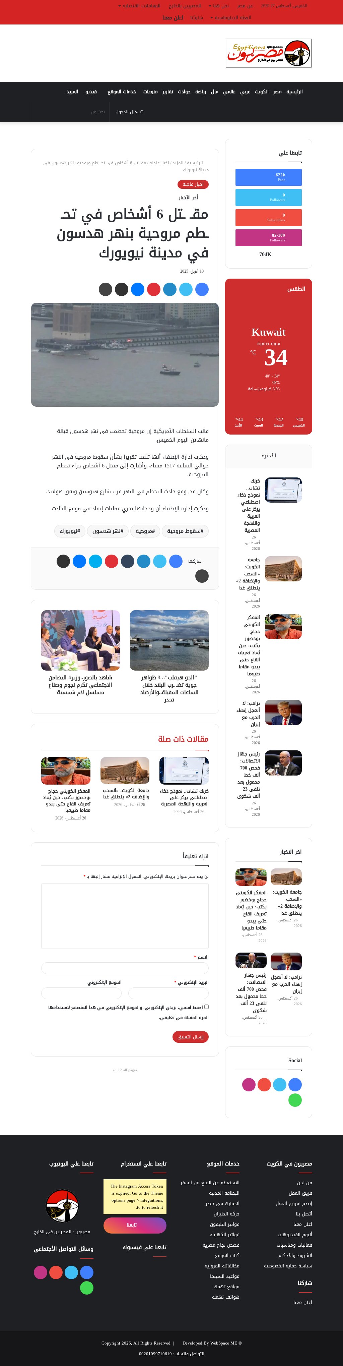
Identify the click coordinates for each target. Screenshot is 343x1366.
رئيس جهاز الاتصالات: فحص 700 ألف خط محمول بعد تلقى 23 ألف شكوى (248, 775)
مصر (277, 91)
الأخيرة (269, 455)
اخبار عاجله (159, 163)
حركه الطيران (226, 1214)
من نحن (304, 1183)
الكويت (262, 91)
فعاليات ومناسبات (294, 1245)
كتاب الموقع (227, 1255)
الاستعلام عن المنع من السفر (210, 1183)
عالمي (229, 91)
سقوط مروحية (184, 531)
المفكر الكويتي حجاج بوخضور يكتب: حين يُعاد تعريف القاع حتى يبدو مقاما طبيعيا (66, 801)
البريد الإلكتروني (191, 982)
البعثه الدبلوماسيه (233, 17)
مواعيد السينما (224, 1276)
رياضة (200, 91)
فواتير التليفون (224, 1224)
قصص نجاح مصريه (221, 1245)
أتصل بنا (304, 1214)
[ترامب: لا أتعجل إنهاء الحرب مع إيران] (283, 712)
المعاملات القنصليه (141, 5)
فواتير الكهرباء (224, 1235)
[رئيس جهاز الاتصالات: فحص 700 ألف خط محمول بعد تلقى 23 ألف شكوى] (283, 763)
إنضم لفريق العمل (294, 1203)
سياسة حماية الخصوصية (288, 1266)
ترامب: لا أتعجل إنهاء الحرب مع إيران (248, 714)
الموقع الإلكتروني (104, 982)
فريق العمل (300, 1193)
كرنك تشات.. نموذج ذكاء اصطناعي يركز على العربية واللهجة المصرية (184, 797)
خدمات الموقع (122, 91)
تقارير (167, 91)
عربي (245, 91)
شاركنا (196, 17)
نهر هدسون (106, 531)
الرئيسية (295, 91)
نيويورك (68, 531)
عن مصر (245, 5)
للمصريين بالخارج (185, 5)
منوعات (150, 91)
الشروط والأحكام (295, 1255)
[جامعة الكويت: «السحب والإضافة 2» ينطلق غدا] (125, 770)
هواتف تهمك (225, 1297)
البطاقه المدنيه (224, 1193)
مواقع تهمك (226, 1287)
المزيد (72, 91)
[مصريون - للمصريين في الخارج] (268, 53)
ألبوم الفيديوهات (295, 1235)
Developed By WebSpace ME (210, 1343)
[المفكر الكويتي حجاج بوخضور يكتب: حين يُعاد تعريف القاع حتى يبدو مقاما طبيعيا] (65, 771)
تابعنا (132, 1225)
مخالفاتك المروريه (222, 1266)
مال (214, 91)
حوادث (184, 91)
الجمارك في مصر (222, 1203)
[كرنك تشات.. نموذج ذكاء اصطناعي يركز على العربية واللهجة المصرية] (184, 771)
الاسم (201, 957)
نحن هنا (221, 5)
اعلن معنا (173, 17)
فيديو (91, 91)
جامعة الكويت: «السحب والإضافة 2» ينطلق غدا (125, 793)
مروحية (144, 531)
